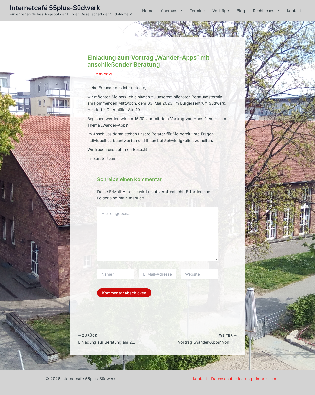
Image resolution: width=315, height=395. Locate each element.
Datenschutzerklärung (231, 378)
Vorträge (220, 10)
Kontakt (294, 10)
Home (147, 10)
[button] (179, 10)
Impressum (266, 378)
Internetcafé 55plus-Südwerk (55, 8)
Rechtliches (263, 10)
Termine (197, 10)
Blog (241, 10)
